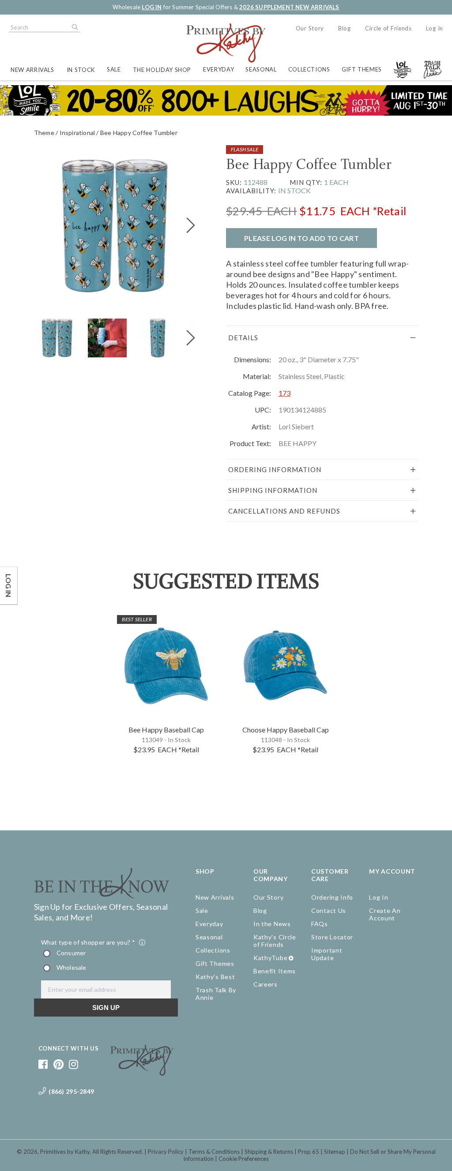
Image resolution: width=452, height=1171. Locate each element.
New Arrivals (32, 69)
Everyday (218, 69)
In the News (272, 923)
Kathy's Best (215, 976)
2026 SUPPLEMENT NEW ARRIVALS (289, 7)
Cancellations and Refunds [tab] (284, 511)
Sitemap (334, 1151)
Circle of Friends (388, 28)
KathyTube (270, 957)
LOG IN (152, 7)
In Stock (81, 69)
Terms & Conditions (214, 1151)
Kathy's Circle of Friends (274, 940)
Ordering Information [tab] (274, 469)
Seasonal (260, 69)
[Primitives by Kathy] (141, 1072)
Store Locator (332, 937)
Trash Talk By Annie (216, 993)
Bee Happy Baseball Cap (166, 729)
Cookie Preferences (243, 1158)
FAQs (319, 923)
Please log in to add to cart (301, 238)
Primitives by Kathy (65, 1151)
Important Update (326, 953)
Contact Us (328, 910)
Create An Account (384, 914)
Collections (309, 69)
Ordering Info (332, 897)
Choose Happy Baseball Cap (285, 729)
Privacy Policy (166, 1151)
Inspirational (77, 132)
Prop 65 (308, 1151)
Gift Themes (362, 69)
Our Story (310, 28)
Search (74, 27)
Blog (344, 28)
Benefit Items (274, 971)
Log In (434, 28)
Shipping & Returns (269, 1151)
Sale (114, 69)
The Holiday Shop (162, 69)
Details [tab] (243, 338)
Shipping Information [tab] (272, 490)
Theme (44, 132)
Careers (265, 984)
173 (284, 393)
